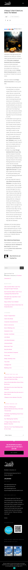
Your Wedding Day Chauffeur (11, 418)
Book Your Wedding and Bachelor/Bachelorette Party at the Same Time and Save (13, 408)
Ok (14, 568)
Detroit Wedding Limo (9, 328)
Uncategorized (7, 364)
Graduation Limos (8, 331)
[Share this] (6, 20)
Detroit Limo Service (9, 325)
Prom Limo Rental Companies (11, 352)
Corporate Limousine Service (11, 321)
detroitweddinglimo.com (10, 488)
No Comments (15, 16)
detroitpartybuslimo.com (10, 484)
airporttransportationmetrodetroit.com (13, 490)
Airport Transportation (9, 315)
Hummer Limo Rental (9, 334)
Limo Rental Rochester (9, 340)
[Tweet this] (8, 20)
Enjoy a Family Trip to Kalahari (11, 301)
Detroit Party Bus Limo (11, 374)
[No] (26, 566)
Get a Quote (14, 452)
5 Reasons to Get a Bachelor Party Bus (13, 397)
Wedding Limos (8, 367)
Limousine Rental (8, 343)
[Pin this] (10, 20)
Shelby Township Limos (9, 358)
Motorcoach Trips (8, 346)
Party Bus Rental (8, 349)
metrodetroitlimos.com (9, 486)
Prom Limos (7, 355)
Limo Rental (7, 337)
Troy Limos (6, 361)
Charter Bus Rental (8, 318)
